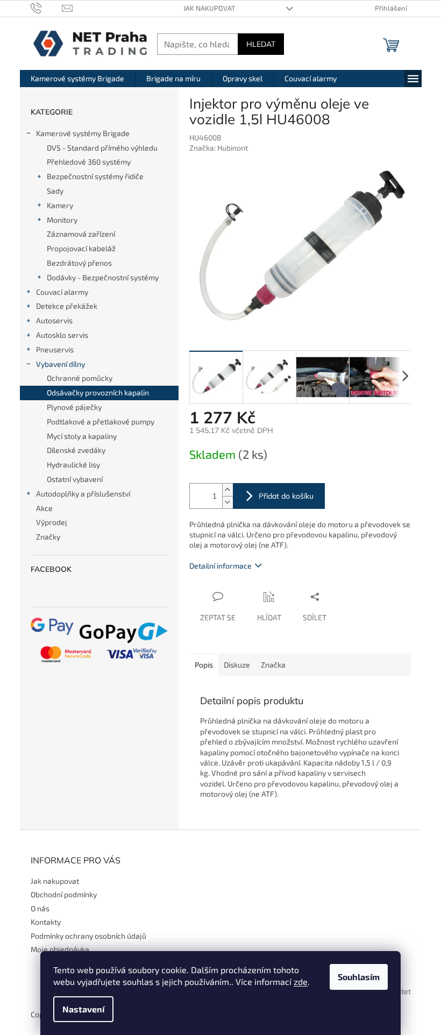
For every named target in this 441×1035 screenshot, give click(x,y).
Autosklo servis (62, 334)
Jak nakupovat (209, 8)
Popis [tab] (204, 664)
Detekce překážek (66, 305)
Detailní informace (220, 565)
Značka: (218, 147)
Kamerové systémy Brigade (83, 133)
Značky (48, 536)
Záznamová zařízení (81, 233)
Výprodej (51, 522)
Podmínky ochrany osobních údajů (88, 935)
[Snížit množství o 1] (227, 502)
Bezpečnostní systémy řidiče (95, 176)
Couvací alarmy (62, 291)
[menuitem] (77, 78)
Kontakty (46, 921)
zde (301, 981)
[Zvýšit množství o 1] (227, 490)
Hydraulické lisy (73, 464)
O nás (40, 908)
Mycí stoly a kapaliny (82, 436)
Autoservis (54, 320)
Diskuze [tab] (237, 664)
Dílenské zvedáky (76, 450)
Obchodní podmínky (64, 894)
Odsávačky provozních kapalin (98, 392)
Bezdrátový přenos (79, 262)
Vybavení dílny (60, 363)
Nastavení (83, 1009)
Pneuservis (55, 349)
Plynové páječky (74, 407)
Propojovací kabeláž (81, 248)
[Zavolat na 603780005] (46, 7)
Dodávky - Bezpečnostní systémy (103, 277)
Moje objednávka (60, 949)
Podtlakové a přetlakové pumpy (100, 421)
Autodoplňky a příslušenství (83, 493)
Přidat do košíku (286, 496)
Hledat (260, 44)
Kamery (60, 205)
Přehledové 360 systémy (89, 161)
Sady (55, 190)
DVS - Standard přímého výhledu (102, 147)
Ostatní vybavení (75, 479)
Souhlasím (359, 977)
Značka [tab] (273, 664)
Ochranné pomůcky (79, 377)
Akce (44, 508)
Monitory (62, 219)
